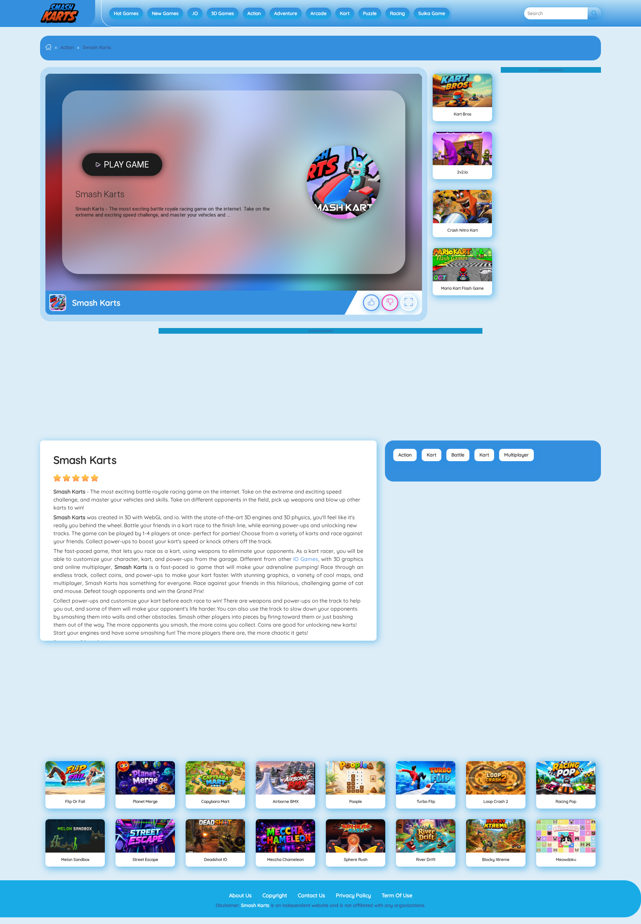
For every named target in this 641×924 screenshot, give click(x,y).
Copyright (274, 895)
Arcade (318, 13)
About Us (240, 895)
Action (254, 13)
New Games (165, 13)
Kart (345, 13)
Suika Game (431, 13)
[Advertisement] (551, 173)
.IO (195, 13)
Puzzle (370, 13)
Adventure (285, 13)
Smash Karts (256, 905)
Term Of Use (397, 895)
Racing (397, 13)
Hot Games (126, 13)
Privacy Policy (353, 895)
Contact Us (311, 895)
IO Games (305, 559)
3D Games (222, 13)
